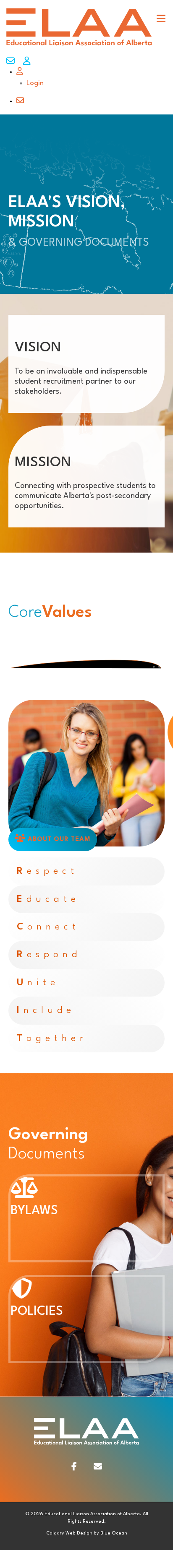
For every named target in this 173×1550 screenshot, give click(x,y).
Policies (36, 1312)
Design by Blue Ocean (102, 1533)
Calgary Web (61, 1533)
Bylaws (34, 1211)
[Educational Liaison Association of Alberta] (79, 45)
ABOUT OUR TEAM (58, 839)
